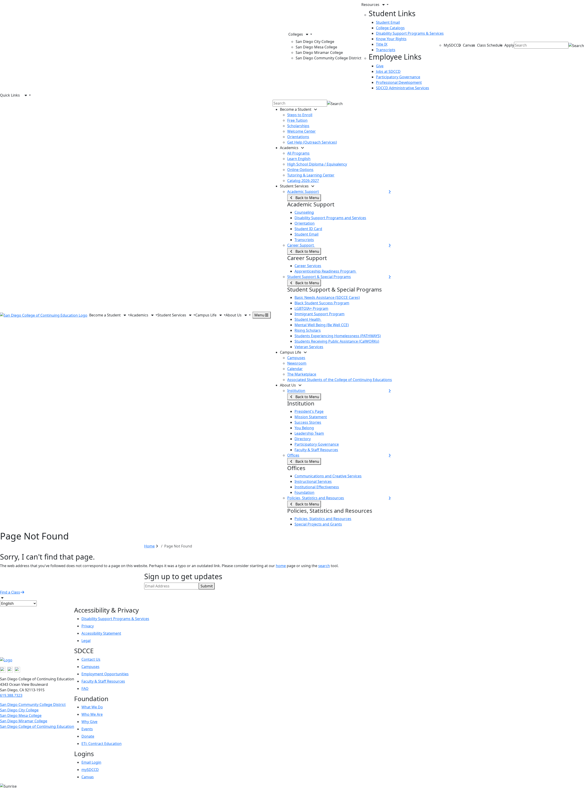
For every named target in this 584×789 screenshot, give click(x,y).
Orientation (305, 223)
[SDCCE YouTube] (17, 669)
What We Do (92, 707)
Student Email (388, 22)
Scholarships (298, 125)
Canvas (469, 45)
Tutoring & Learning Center (310, 175)
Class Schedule (490, 45)
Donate (87, 736)
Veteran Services (309, 346)
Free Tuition (297, 120)
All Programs (298, 153)
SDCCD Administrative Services (402, 87)
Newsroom (296, 363)
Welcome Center (301, 131)
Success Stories (308, 422)
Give (379, 65)
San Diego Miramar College (319, 52)
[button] (324, 34)
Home (149, 546)
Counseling (304, 212)
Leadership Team (309, 433)
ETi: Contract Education (101, 743)
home (281, 565)
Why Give (89, 721)
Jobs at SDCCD (388, 71)
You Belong (304, 427)
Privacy (87, 626)
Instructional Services (313, 481)
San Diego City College (315, 41)
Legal (86, 640)
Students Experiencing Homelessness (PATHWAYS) (338, 335)
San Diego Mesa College (316, 47)
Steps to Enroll (299, 114)
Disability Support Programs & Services (410, 33)
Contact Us (90, 659)
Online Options (300, 169)
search (324, 565)
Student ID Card (308, 228)
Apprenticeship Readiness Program (326, 271)
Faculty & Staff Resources (316, 449)
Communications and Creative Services (328, 476)
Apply (509, 45)
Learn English (298, 158)
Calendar (295, 368)
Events (87, 728)
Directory (303, 438)
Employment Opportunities (105, 673)
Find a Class (10, 592)
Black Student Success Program (322, 302)
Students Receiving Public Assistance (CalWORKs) (337, 341)
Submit (207, 586)
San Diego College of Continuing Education (37, 726)
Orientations (298, 136)
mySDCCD (90, 769)
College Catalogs (390, 27)
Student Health (308, 319)
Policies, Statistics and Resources (323, 518)
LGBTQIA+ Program (311, 308)
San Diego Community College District (328, 57)
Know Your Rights (391, 38)
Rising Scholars (308, 330)
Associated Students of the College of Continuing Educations (339, 379)
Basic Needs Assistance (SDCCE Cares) (327, 297)
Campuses (296, 357)
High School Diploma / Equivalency (317, 164)
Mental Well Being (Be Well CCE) (322, 324)
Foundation (304, 492)
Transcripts (385, 49)
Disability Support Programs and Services (330, 217)
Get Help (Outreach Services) (312, 142)
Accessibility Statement (101, 633)
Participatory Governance (398, 76)
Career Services (308, 265)
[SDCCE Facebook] (2, 669)
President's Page (309, 411)
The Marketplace (301, 374)
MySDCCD (452, 45)
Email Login (91, 762)
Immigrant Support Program (319, 313)
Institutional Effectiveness (317, 486)
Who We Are (92, 714)
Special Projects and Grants (318, 524)
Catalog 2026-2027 (303, 180)
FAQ (85, 688)
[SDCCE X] (10, 669)
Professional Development (399, 82)
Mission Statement (311, 416)
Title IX (381, 44)
